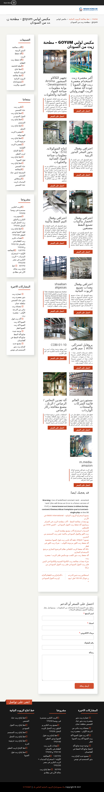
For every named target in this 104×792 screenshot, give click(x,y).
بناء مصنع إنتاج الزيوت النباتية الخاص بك (49, 787)
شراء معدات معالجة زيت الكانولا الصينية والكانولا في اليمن (65, 561)
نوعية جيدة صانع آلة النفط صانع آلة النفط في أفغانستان (83, 748)
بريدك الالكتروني (86, 633)
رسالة (91, 652)
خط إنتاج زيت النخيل (17, 736)
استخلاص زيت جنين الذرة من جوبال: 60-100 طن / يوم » (78, 578)
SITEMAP (27, 787)
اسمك (90, 623)
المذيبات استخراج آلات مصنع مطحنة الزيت (72, 530)
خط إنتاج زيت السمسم (16, 732)
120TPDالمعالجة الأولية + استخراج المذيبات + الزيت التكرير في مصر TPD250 (16, 256)
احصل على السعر (83, 111)
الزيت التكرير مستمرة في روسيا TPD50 (18, 210)
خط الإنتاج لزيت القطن (16, 748)
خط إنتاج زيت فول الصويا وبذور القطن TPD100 (18, 231)
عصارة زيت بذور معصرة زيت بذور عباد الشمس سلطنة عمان (84, 720)
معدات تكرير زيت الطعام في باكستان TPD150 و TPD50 (52, 748)
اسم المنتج (88, 613)
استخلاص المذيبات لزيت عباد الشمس (19, 181)
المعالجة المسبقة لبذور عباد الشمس (17, 172)
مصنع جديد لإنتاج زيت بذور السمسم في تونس (17, 346)
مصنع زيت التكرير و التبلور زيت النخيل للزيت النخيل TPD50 (51, 728)
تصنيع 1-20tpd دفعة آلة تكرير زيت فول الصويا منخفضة (67, 540)
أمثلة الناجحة (17, 66)
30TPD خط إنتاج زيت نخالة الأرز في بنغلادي (18, 268)
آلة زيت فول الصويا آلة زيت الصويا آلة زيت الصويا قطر (82, 738)
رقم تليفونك (89, 642)
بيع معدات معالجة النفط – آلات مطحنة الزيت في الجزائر (66, 521)
